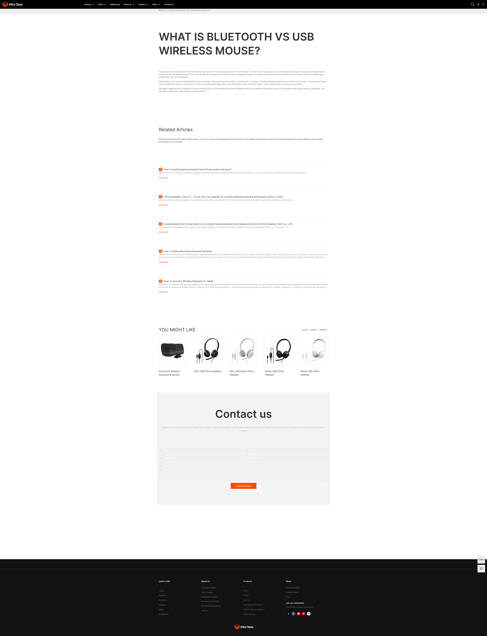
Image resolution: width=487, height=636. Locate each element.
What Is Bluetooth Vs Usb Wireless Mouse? (190, 10)
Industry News (292, 592)
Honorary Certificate (210, 601)
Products (323, 330)
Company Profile (208, 587)
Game (246, 590)
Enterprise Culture (209, 597)
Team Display (207, 592)
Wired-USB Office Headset (274, 373)
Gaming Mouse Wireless (254, 609)
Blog (288, 597)
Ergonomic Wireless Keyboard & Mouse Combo (169, 373)
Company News (293, 587)
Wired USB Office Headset (310, 373)
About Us (163, 600)
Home (161, 590)
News (161, 609)
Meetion (162, 10)
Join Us (204, 610)
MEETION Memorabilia (211, 606)
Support (162, 605)
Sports (305, 330)
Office (246, 595)
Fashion (313, 330)
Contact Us (164, 614)
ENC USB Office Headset (207, 371)
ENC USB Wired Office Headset (242, 373)
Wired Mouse (249, 614)
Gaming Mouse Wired (253, 605)
